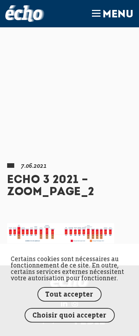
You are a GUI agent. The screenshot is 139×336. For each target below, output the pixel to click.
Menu (118, 15)
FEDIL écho (24, 13)
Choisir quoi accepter (69, 315)
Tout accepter (69, 294)
